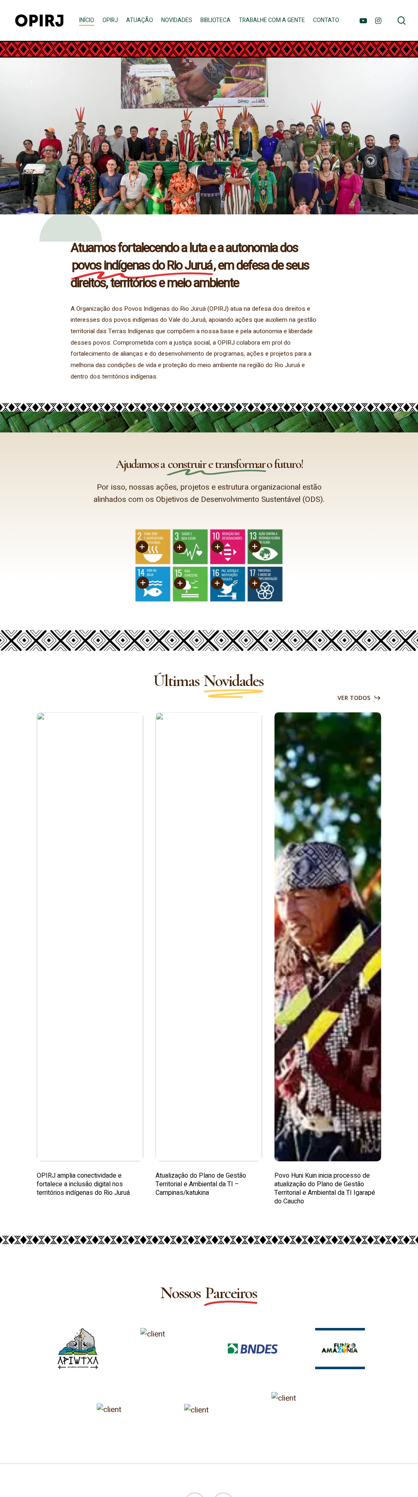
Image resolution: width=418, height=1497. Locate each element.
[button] (359, 698)
